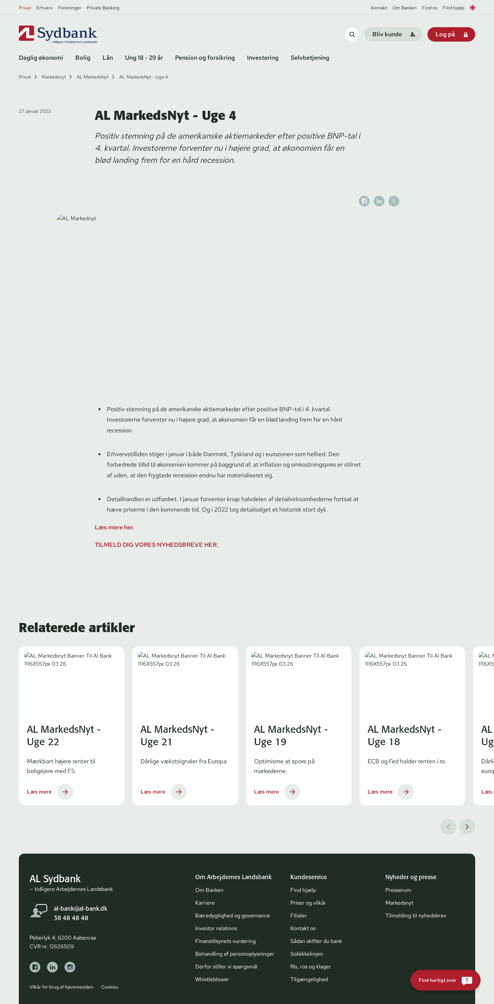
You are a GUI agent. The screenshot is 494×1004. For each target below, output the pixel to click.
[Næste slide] (467, 827)
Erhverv (44, 8)
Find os (429, 8)
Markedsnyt (54, 77)
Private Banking (103, 8)
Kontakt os (303, 928)
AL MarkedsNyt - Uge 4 (143, 77)
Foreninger (69, 8)
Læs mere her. (114, 527)
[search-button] (352, 34)
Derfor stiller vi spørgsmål (226, 966)
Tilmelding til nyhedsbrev (415, 915)
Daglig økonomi (41, 57)
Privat (25, 8)
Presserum (398, 890)
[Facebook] (35, 967)
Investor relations (216, 928)
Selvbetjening (310, 57)
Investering (263, 57)
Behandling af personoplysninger (234, 953)
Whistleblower (212, 979)
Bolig (82, 57)
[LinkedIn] (52, 967)
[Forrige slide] (448, 827)
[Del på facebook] (364, 201)
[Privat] (69, 35)
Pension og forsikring (205, 57)
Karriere (205, 902)
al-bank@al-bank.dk (80, 908)
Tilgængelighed (309, 979)
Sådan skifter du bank (316, 941)
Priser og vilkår (308, 902)
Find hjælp (453, 8)
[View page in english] (472, 7)
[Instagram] (70, 967)
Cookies (109, 987)
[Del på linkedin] (379, 201)
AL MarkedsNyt (93, 77)
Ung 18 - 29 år (144, 57)
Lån (107, 57)
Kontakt (379, 8)
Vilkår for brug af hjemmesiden (61, 987)
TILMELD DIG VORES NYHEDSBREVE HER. (156, 544)
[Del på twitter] (393, 201)
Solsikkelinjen (306, 953)
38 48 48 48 (71, 918)
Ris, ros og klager (310, 966)
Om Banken (405, 8)
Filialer (298, 915)
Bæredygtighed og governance (232, 915)
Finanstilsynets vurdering (225, 941)
